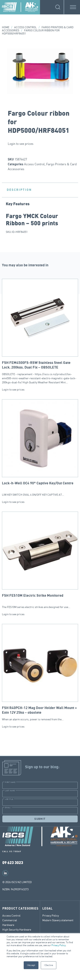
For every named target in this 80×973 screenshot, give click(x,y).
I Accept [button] (31, 965)
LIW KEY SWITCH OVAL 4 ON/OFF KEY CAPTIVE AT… (37, 488)
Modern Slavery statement (57, 920)
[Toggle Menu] (73, 7)
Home (5, 27)
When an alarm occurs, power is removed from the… (39, 713)
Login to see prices (20, 144)
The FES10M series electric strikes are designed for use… (36, 601)
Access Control (25, 27)
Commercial (9, 920)
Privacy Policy (58, 945)
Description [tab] (19, 189)
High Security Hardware (16, 929)
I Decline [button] (48, 965)
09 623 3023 (12, 862)
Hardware (8, 924)
